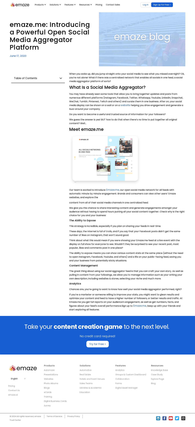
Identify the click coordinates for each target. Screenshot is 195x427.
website (125, 105)
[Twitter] (177, 418)
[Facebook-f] (164, 418)
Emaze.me (112, 190)
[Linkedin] (158, 418)
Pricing (99, 4)
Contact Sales (113, 4)
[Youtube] (171, 418)
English (14, 378)
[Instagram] (183, 418)
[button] (162, 4)
